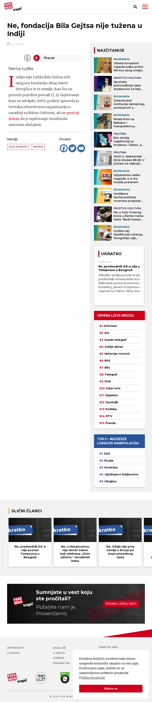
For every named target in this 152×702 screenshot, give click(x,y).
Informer (110, 326)
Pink (107, 381)
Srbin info (113, 388)
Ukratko (111, 253)
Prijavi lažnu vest (121, 603)
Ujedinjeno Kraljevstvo (121, 474)
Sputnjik (111, 402)
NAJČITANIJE (110, 50)
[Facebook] (64, 148)
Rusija (108, 460)
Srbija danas (114, 347)
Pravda (38, 146)
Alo (106, 333)
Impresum (15, 647)
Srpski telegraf (115, 340)
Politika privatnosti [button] (92, 677)
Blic (107, 367)
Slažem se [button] (111, 688)
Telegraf (110, 374)
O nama (13, 652)
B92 (107, 360)
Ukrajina (110, 481)
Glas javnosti (18, 146)
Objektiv (111, 395)
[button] (145, 7)
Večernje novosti (117, 353)
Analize (59, 647)
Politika (111, 409)
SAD (107, 453)
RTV (109, 416)
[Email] (81, 148)
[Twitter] (72, 148)
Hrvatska (111, 467)
